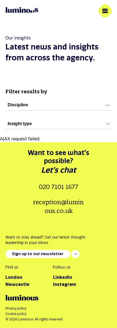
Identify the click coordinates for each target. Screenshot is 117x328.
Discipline (18, 105)
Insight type (20, 123)
